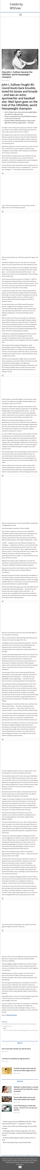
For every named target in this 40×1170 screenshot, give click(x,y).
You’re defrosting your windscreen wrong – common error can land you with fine (25, 1108)
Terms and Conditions (24, 1155)
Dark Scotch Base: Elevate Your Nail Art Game (16, 1049)
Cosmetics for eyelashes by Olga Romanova (16, 1058)
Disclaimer (5, 1155)
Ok (20, 1167)
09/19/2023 (17, 1073)
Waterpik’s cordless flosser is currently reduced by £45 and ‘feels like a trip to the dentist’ (26, 1089)
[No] (38, 1163)
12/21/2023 (6, 80)
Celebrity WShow (16, 6)
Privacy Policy (13, 1155)
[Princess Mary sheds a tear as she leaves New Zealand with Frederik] (7, 1099)
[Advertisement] (20, 30)
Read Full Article (12, 1015)
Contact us (35, 1155)
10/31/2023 (5, 1061)
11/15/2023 (5, 1051)
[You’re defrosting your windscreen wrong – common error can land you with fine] (7, 1108)
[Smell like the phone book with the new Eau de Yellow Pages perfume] (7, 1070)
